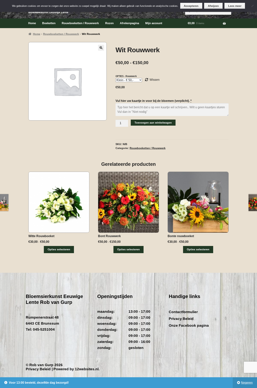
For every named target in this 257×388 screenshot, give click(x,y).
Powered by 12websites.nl (76, 369)
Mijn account (153, 23)
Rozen (109, 23)
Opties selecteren (59, 249)
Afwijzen (213, 5)
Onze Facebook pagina (189, 325)
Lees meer (234, 5)
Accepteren (191, 5)
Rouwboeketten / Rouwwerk (80, 23)
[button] (101, 48)
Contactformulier (183, 312)
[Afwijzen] (252, 6)
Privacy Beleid (181, 319)
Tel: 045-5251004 (40, 329)
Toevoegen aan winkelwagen (153, 122)
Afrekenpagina (129, 23)
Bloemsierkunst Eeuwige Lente (48, 12)
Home (32, 23)
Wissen (155, 79)
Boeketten (49, 23)
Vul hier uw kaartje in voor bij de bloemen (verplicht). (154, 100)
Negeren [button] (247, 382)
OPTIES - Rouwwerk (126, 76)
